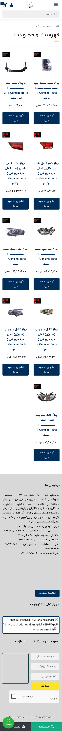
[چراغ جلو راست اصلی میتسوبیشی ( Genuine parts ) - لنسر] (15, 231)
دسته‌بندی (14, 726)
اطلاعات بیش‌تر (47, 593)
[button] (6, 4)
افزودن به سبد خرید (46, 118)
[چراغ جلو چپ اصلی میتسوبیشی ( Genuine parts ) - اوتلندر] (47, 231)
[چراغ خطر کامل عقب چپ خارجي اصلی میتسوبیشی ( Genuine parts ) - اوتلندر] (47, 145)
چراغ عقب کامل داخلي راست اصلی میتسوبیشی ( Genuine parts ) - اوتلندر (15, 173)
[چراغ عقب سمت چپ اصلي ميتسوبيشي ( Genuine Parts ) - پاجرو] (47, 65)
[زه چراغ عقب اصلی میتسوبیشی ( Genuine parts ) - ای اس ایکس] (15, 65)
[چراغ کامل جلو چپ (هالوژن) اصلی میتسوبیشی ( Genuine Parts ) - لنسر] (47, 311)
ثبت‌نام (45, 686)
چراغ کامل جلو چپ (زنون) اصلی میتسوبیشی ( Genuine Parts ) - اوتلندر (46, 425)
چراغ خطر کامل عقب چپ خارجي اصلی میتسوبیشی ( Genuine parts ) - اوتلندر (46, 173)
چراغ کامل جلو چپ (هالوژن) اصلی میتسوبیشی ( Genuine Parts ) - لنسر (46, 339)
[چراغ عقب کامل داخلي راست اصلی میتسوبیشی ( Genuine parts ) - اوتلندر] (15, 145)
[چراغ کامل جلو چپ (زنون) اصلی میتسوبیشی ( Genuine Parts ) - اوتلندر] (47, 397)
